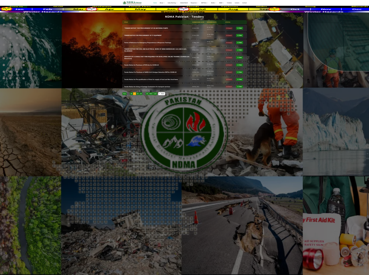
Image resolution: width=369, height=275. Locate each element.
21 (134, 93)
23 (141, 93)
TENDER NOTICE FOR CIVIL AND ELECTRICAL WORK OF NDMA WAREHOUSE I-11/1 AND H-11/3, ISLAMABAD (155, 50)
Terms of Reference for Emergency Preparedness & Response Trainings (147, 42)
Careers (237, 3)
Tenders (229, 3)
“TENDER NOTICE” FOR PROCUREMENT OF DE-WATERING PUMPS (146, 28)
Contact (244, 3)
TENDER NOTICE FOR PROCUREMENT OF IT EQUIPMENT (143, 35)
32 (147, 93)
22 (137, 93)
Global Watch (184, 3)
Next (151, 93)
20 (131, 93)
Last (155, 93)
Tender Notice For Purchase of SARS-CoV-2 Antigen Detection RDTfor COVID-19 (150, 72)
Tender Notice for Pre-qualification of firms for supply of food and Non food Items (151, 79)
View (240, 28)
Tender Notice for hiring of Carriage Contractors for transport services (147, 86)
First (124, 93)
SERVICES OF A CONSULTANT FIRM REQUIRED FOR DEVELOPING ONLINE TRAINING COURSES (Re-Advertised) (157, 57)
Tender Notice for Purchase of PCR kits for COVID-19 (141, 65)
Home (155, 3)
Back (162, 93)
